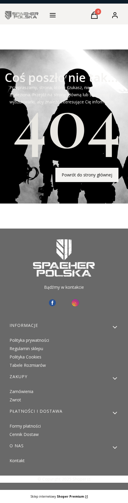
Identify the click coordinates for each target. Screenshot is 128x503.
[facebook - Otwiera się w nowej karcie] (52, 302)
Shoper (79, 479)
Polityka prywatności (29, 340)
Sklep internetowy (57, 496)
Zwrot (15, 400)
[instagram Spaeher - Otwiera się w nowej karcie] (75, 302)
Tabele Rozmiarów (28, 365)
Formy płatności (25, 426)
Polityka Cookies (25, 357)
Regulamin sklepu (26, 348)
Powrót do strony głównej (87, 175)
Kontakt (17, 460)
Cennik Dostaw (24, 434)
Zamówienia (21, 391)
